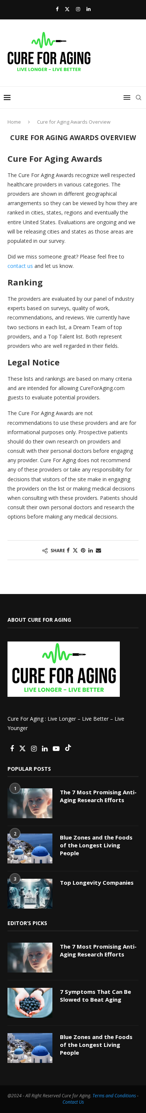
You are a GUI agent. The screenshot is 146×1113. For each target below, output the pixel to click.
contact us (20, 265)
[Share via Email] (98, 550)
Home (14, 121)
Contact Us (73, 1102)
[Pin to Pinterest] (83, 550)
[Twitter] (67, 9)
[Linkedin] (88, 9)
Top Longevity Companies (97, 882)
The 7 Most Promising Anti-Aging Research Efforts (98, 796)
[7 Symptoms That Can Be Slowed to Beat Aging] (29, 1003)
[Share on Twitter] (75, 550)
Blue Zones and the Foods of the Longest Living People (96, 845)
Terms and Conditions (114, 1095)
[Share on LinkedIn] (90, 550)
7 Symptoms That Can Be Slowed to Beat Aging (95, 995)
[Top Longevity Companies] (29, 894)
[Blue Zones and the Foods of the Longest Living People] (29, 848)
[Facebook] (57, 9)
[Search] (138, 97)
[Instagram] (78, 9)
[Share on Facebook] (68, 550)
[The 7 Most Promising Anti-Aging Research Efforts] (29, 803)
